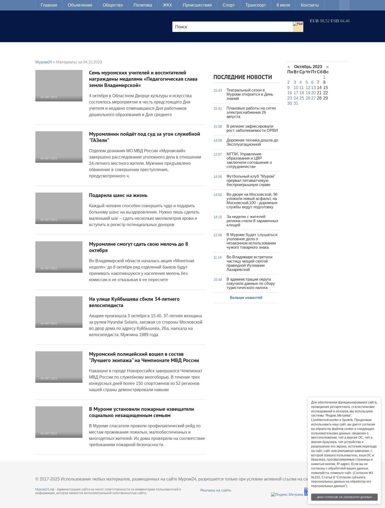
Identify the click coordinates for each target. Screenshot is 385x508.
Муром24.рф (44, 489)
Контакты (310, 5)
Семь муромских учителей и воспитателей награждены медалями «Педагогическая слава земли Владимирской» (143, 79)
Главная (49, 5)
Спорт (229, 5)
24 (296, 98)
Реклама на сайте (215, 490)
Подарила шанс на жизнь (118, 195)
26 (308, 98)
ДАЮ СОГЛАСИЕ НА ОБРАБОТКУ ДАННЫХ (344, 497)
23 (289, 98)
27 (313, 98)
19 (308, 93)
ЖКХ (167, 5)
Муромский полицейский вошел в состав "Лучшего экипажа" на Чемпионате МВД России (144, 357)
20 (313, 93)
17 (296, 93)
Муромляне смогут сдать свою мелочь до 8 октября (138, 247)
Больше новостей (246, 298)
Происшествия (197, 5)
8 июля (283, 5)
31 (296, 103)
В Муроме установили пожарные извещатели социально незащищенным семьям (141, 412)
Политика (143, 5)
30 (289, 103)
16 (289, 93)
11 (301, 87)
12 (308, 87)
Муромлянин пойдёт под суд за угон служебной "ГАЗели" (144, 137)
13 (313, 87)
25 (301, 98)
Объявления (80, 5)
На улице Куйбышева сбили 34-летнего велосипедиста (134, 302)
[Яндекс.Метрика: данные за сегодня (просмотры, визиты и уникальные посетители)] (287, 494)
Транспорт (255, 5)
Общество (113, 5)
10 (296, 87)
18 (301, 93)
